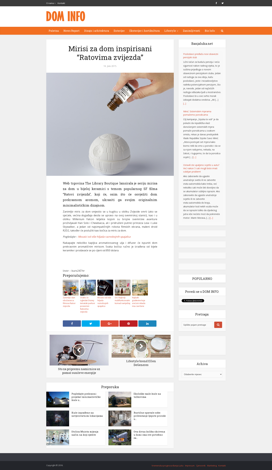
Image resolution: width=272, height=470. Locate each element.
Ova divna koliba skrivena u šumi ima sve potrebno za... (149, 434)
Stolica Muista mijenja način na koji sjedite (84, 433)
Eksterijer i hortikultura (144, 30)
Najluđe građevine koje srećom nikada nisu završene (138, 301)
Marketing (212, 465)
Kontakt (61, 3)
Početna (54, 30)
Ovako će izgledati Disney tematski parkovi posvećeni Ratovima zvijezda (87, 304)
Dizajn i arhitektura (96, 30)
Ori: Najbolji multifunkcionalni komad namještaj (122, 300)
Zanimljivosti (191, 30)
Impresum (190, 465)
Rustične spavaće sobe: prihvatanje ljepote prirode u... (150, 415)
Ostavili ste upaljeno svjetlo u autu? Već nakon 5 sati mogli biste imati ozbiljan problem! (201, 111)
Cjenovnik (201, 465)
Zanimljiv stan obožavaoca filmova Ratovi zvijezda (69, 301)
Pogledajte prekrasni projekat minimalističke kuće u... (86, 397)
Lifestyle (170, 30)
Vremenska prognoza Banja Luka (167, 465)
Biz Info (210, 30)
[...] (194, 99)
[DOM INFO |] (66, 16)
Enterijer (119, 30)
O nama (50, 3)
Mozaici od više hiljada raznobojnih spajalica (104, 236)
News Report (71, 30)
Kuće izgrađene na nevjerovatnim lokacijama (87, 414)
